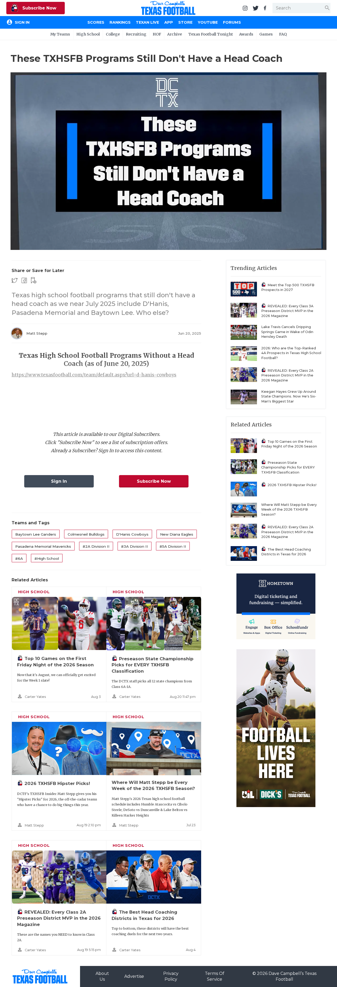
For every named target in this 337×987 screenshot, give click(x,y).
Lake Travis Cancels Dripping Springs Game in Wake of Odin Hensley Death (287, 332)
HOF (157, 34)
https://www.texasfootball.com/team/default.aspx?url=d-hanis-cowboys (94, 375)
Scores (95, 22)
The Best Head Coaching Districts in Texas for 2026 (286, 551)
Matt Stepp (36, 333)
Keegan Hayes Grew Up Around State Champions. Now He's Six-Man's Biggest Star (288, 396)
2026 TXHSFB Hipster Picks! (57, 783)
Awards (246, 34)
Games (266, 34)
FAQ (283, 34)
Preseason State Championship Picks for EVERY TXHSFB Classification (153, 665)
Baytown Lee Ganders (35, 534)
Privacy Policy (171, 976)
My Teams (60, 34)
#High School (46, 558)
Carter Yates (35, 697)
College (113, 34)
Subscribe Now (38, 8)
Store (185, 22)
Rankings (120, 22)
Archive (174, 34)
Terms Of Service (214, 976)
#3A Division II (134, 546)
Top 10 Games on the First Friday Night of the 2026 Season (289, 444)
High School (88, 34)
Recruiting (136, 34)
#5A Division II (173, 546)
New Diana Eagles (176, 534)
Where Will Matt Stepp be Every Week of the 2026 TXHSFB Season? (289, 509)
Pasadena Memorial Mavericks (43, 546)
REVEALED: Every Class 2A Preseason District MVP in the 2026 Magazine (59, 918)
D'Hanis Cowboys (132, 534)
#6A (19, 558)
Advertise (134, 976)
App (168, 22)
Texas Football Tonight (210, 34)
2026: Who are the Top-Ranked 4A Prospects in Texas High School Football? (291, 353)
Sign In (59, 481)
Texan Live (147, 22)
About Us (102, 976)
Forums (232, 22)
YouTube (208, 22)
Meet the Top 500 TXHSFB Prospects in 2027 (287, 287)
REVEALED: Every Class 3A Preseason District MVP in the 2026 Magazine (287, 311)
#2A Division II (96, 546)
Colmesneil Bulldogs (86, 534)
